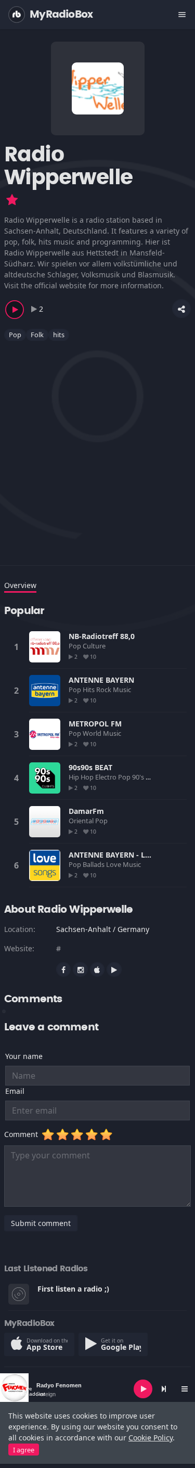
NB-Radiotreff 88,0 (102, 636)
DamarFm (86, 811)
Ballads (94, 864)
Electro (106, 777)
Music (123, 689)
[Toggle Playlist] (184, 1388)
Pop (15, 334)
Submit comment (41, 1223)
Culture (95, 645)
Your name (24, 1056)
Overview (20, 585)
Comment (23, 1134)
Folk (37, 334)
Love (114, 864)
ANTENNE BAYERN (101, 680)
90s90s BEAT (90, 767)
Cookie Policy (150, 1438)
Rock (104, 689)
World (93, 733)
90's (139, 777)
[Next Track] (163, 1388)
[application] (97, 1388)
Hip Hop (82, 777)
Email (14, 1091)
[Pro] (12, 200)
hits (58, 334)
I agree (23, 1449)
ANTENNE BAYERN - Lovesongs (124, 855)
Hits (89, 689)
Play (44, 646)
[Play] (143, 1389)
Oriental (82, 820)
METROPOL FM (95, 724)
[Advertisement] (97, 446)
